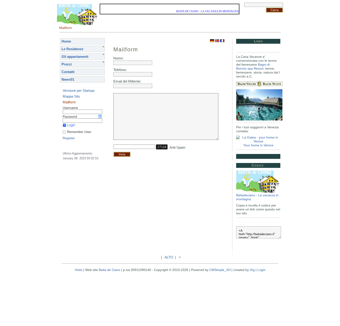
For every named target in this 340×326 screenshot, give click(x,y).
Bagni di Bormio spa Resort (253, 66)
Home (66, 41)
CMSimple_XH (220, 270)
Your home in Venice (258, 145)
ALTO (168, 257)
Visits (78, 270)
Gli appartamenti (75, 56)
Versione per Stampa (78, 90)
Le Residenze (72, 49)
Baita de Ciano (109, 270)
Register (69, 138)
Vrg (252, 270)
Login (261, 270)
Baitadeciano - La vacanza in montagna (257, 197)
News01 (68, 79)
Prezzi (67, 64)
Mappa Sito (71, 96)
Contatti (68, 72)
